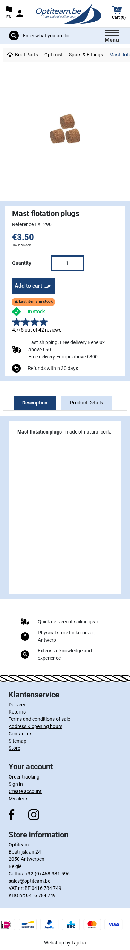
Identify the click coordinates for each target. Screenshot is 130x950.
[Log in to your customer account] (19, 13)
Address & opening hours (35, 726)
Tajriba (78, 943)
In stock (36, 311)
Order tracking (24, 777)
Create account (25, 791)
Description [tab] (34, 403)
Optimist (53, 54)
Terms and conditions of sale (39, 719)
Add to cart (28, 285)
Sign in (16, 784)
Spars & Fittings (86, 54)
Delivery (17, 704)
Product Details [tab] (86, 403)
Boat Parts (26, 54)
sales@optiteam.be (29, 881)
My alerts (18, 798)
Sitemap (17, 741)
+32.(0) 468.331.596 (47, 873)
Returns (17, 712)
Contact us (20, 733)
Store (14, 748)
